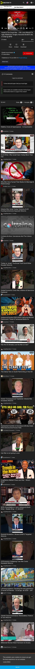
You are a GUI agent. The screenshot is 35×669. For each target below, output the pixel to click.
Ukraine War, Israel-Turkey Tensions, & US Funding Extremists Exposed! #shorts (15, 210)
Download (23, 47)
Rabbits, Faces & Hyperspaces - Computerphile (16, 127)
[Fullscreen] (32, 28)
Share (10, 47)
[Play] (2, 28)
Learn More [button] (6, 662)
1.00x (18, 28)
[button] (27, 2)
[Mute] (27, 28)
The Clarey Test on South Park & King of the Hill (16, 372)
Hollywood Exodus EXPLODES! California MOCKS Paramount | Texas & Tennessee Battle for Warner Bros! (17, 319)
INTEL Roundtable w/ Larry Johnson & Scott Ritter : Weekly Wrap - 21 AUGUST (15, 508)
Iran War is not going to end (10, 453)
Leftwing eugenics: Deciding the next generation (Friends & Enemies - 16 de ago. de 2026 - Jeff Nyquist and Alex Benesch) (17, 590)
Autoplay (27, 102)
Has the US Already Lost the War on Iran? (14, 345)
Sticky (18, 102)
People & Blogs (23, 58)
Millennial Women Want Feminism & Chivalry (16, 643)
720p (30, 28)
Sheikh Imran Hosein (7, 52)
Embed (16, 47)
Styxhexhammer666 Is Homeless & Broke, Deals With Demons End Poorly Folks (17, 427)
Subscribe (29, 53)
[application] (17, 20)
